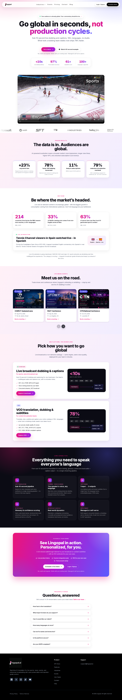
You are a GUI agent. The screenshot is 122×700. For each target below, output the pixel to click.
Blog (71, 4)
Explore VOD (22, 435)
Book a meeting (19, 319)
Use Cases (57, 677)
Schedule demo (112, 4)
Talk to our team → (79, 599)
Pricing (57, 4)
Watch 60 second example (69, 49)
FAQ (55, 684)
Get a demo (47, 49)
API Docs (57, 664)
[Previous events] (59, 326)
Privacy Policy (14, 693)
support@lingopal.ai (87, 664)
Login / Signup (100, 4)
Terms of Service (24, 693)
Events (49, 4)
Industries (40, 4)
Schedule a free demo (52, 566)
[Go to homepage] (8, 4)
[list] (61, 306)
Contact (65, 4)
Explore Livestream (24, 393)
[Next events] (63, 326)
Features (57, 667)
